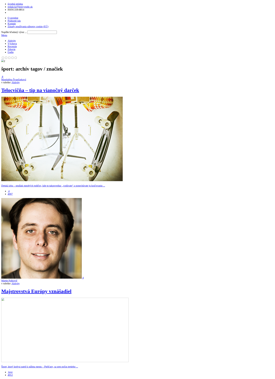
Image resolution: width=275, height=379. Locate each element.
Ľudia (11, 52)
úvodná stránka (15, 4)
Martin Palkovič (9, 280)
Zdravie (11, 49)
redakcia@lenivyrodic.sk (20, 6)
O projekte (13, 18)
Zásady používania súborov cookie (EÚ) (28, 26)
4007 (10, 194)
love (10, 372)
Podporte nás (14, 20)
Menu (4, 35)
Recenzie (12, 46)
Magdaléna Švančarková (13, 79)
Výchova (12, 43)
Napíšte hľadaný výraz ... (14, 32)
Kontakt (12, 23)
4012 (10, 375)
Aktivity (12, 40)
